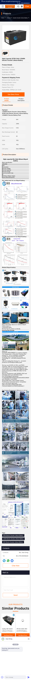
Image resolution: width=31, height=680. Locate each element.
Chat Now (15, 566)
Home (2, 18)
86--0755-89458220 (24, 3)
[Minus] (29, 639)
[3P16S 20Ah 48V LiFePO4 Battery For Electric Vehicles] (8, 620)
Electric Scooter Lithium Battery (20, 18)
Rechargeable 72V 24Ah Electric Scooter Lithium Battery (22, 630)
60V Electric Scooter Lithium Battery (13, 542)
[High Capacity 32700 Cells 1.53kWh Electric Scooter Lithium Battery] (15, 37)
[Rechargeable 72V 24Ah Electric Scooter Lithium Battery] (23, 620)
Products (9, 18)
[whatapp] (8, 560)
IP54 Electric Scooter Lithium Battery (13, 535)
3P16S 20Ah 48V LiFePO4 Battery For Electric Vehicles (7, 630)
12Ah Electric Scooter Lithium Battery (13, 538)
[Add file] (2, 677)
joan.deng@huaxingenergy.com (11, 1)
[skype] (4, 561)
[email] (12, 561)
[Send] (28, 677)
